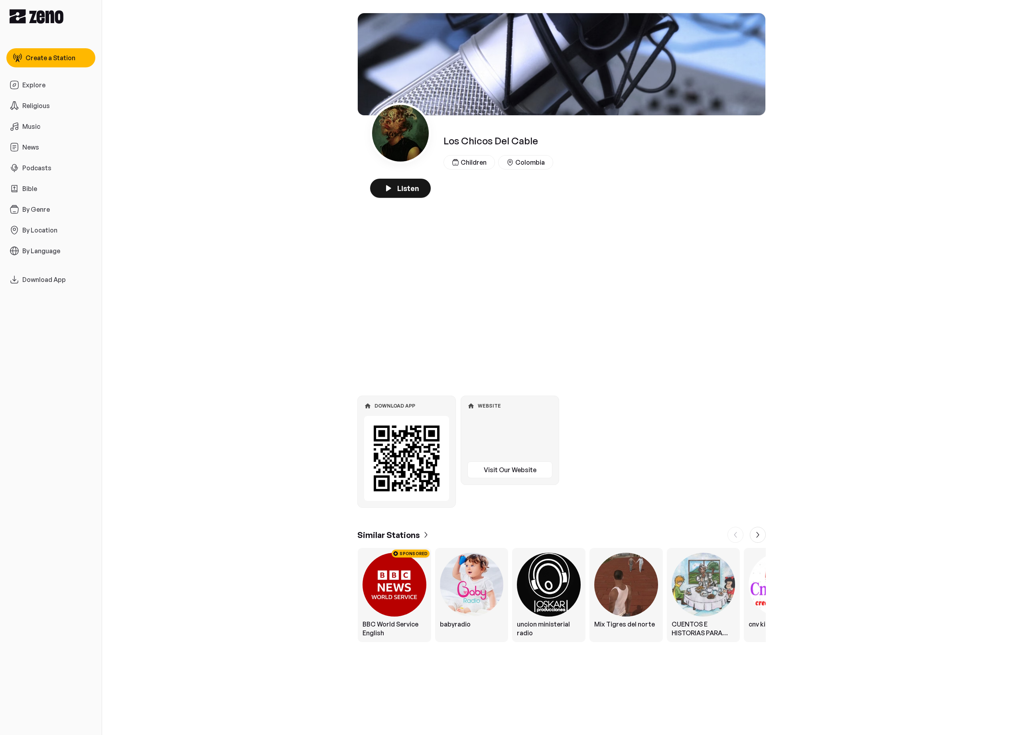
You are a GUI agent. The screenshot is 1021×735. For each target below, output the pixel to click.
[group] (561, 595)
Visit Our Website (510, 470)
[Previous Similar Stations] (735, 535)
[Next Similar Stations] (758, 535)
